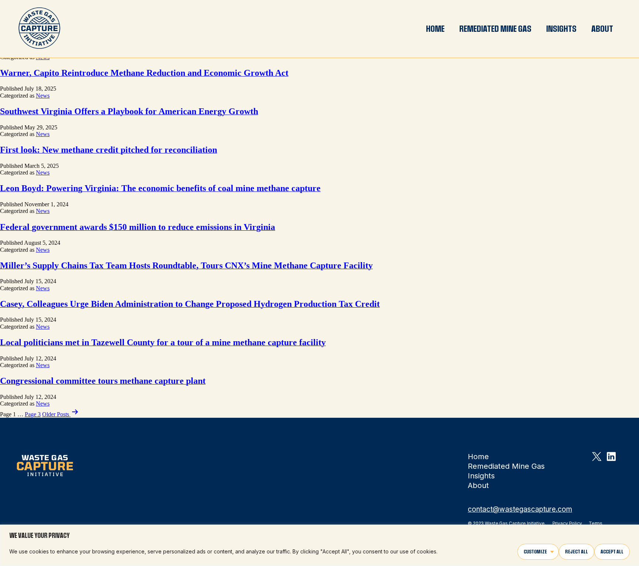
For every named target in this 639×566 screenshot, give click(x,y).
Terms (595, 523)
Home (435, 28)
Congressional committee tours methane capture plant (103, 381)
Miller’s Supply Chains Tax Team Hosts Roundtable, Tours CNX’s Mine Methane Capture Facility (186, 265)
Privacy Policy (567, 523)
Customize (535, 551)
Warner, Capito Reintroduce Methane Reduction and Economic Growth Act (144, 73)
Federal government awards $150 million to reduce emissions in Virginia (137, 227)
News (43, 95)
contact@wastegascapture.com (520, 509)
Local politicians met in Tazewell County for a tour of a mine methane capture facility (163, 342)
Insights (561, 28)
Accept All (612, 551)
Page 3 (33, 414)
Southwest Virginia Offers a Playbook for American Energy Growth (129, 111)
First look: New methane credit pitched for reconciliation (108, 150)
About (602, 28)
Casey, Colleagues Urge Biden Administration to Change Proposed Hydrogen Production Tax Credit (190, 304)
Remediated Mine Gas (495, 28)
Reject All (576, 551)
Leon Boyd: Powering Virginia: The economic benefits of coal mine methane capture (160, 188)
